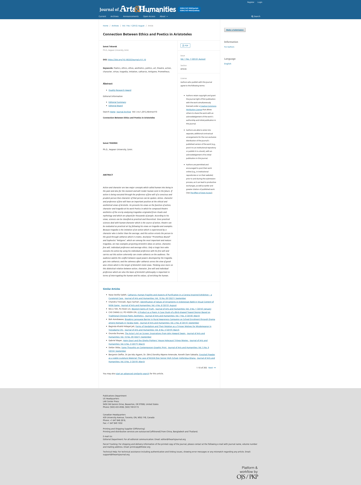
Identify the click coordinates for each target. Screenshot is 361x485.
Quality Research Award (120, 90)
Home (105, 25)
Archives (115, 16)
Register (250, 2)
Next (210, 367)
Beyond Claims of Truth (143, 308)
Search (256, 16)
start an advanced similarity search (132, 373)
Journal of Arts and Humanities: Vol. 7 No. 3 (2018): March (172, 315)
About (163, 16)
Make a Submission (235, 30)
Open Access (149, 16)
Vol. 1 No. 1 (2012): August (133, 25)
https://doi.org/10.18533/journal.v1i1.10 (127, 59)
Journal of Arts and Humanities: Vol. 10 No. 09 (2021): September (155, 298)
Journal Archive (124, 111)
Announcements (131, 16)
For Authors (229, 47)
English (227, 63)
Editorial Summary (117, 102)
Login (259, 2)
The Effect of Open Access (201, 192)
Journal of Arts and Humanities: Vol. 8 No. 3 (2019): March (152, 330)
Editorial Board (116, 105)
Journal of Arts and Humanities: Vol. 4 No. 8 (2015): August (149, 305)
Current (102, 16)
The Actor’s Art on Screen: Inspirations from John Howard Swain (155, 333)
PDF (186, 45)
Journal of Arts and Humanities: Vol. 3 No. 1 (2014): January (183, 308)
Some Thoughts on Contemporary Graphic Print (144, 347)
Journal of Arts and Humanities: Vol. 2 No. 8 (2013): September (169, 322)
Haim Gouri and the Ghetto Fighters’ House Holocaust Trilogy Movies (156, 340)
